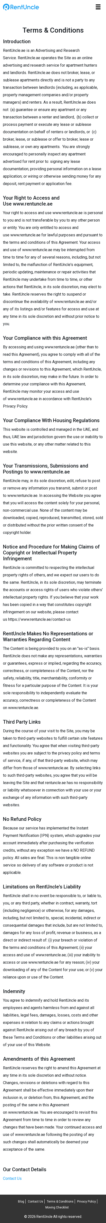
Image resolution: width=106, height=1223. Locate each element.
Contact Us (12, 1178)
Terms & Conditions (60, 1201)
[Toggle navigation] (98, 7)
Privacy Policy (86, 1201)
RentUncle (21, 7)
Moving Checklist (57, 1207)
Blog (21, 1201)
